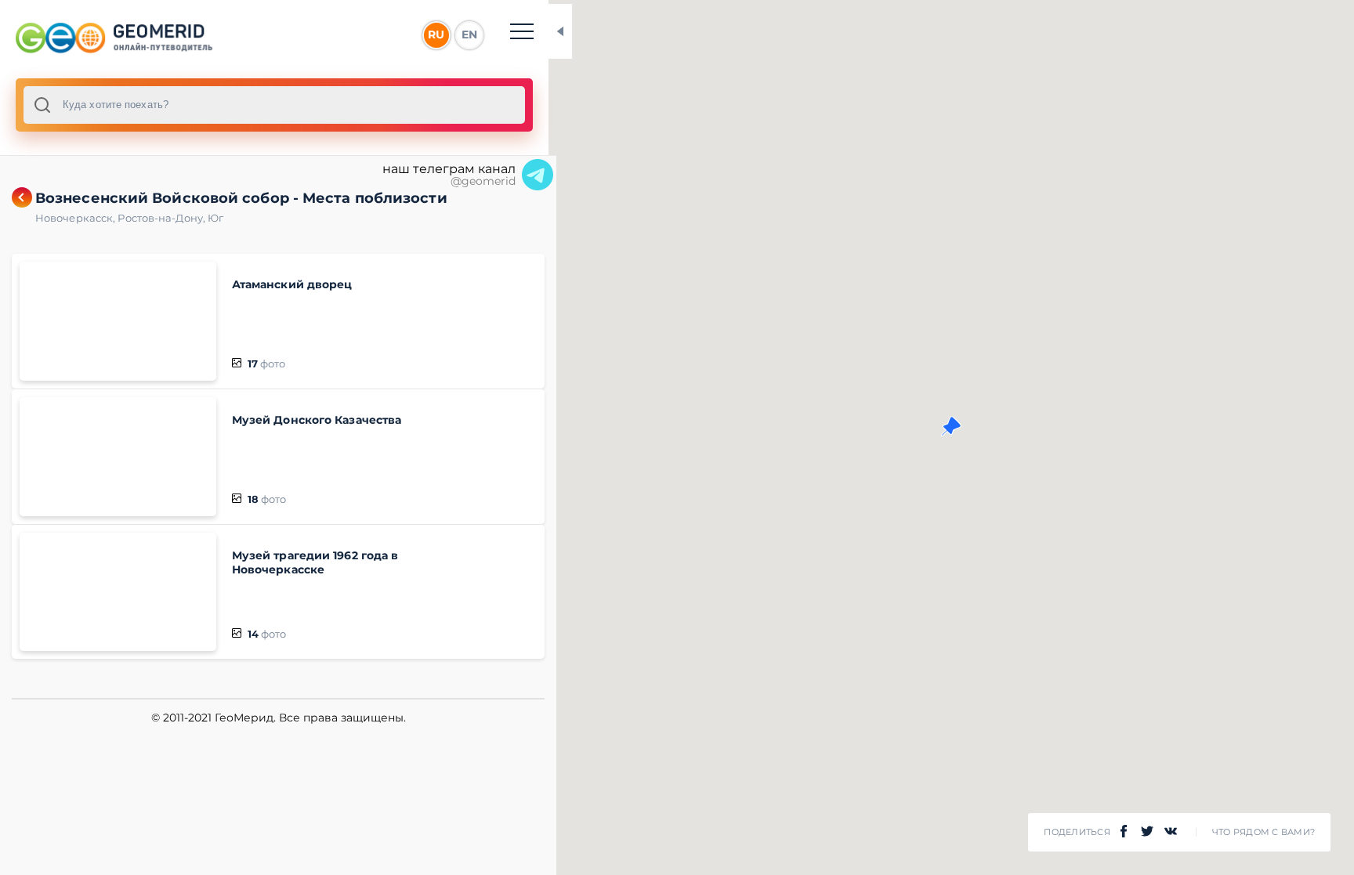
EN (469, 34)
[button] (951, 426)
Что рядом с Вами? (1263, 832)
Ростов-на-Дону (163, 218)
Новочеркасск (76, 218)
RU (436, 34)
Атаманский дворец (292, 284)
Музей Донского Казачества (317, 420)
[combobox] (274, 105)
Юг (215, 218)
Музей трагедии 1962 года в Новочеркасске (315, 562)
